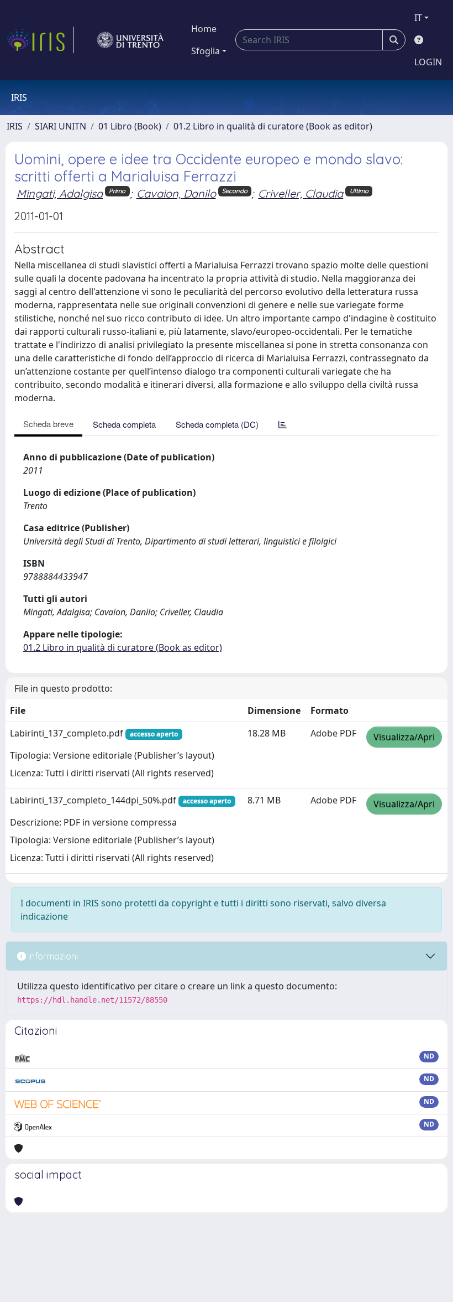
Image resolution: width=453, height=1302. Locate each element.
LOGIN (428, 62)
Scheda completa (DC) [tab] (217, 424)
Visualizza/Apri (404, 737)
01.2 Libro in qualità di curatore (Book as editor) (272, 126)
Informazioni (52, 956)
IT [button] (418, 18)
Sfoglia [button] (205, 51)
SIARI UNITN (60, 126)
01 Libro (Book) (129, 126)
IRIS (15, 126)
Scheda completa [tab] (124, 424)
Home (204, 29)
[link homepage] (40, 40)
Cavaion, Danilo (176, 193)
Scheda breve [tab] (48, 423)
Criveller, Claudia (300, 193)
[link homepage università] (130, 40)
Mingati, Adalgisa (60, 193)
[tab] (282, 424)
